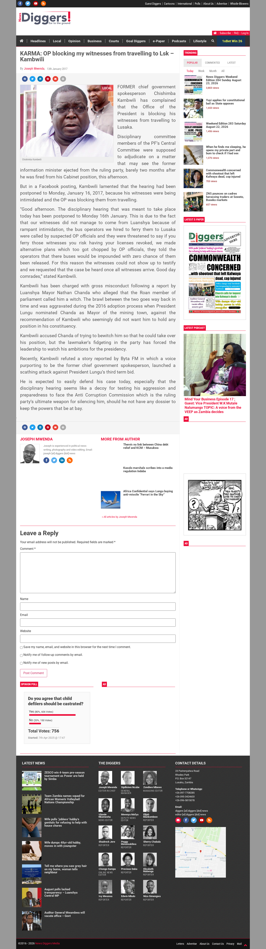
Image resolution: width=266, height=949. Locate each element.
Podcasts (179, 41)
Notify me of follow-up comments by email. (53, 655)
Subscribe (225, 33)
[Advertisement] (175, 20)
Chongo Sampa (107, 868)
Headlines (38, 41)
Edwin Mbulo (128, 896)
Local (57, 41)
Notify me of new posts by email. (46, 663)
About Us (208, 3)
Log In (244, 33)
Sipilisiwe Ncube (130, 787)
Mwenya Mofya (129, 814)
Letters (180, 943)
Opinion (74, 41)
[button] (25, 79)
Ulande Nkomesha (105, 815)
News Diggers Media (47, 943)
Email (24, 615)
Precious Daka (129, 868)
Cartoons (169, 3)
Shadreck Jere (107, 841)
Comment (28, 549)
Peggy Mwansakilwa (128, 842)
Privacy (230, 943)
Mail (239, 943)
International (185, 3)
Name (24, 599)
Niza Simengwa (152, 896)
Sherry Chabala (152, 841)
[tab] (193, 63)
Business (95, 41)
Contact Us (218, 943)
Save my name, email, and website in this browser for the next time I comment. (77, 647)
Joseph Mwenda (34, 68)
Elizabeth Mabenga (148, 870)
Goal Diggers (136, 41)
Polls (197, 3)
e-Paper (159, 41)
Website (25, 631)
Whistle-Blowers (239, 3)
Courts (114, 41)
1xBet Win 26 (232, 41)
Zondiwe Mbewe (152, 787)
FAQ (236, 33)
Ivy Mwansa (105, 896)
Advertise (222, 3)
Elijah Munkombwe (150, 815)
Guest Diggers (153, 3)
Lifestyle (199, 41)
